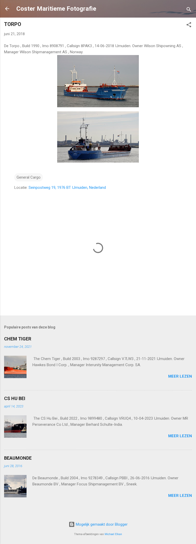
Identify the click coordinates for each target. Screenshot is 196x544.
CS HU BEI (14, 398)
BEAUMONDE (18, 458)
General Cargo (29, 177)
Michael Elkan (113, 534)
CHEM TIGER (17, 338)
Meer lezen (180, 376)
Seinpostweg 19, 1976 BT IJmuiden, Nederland (67, 187)
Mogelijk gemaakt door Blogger (101, 524)
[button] (189, 26)
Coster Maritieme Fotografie (56, 8)
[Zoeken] (189, 10)
